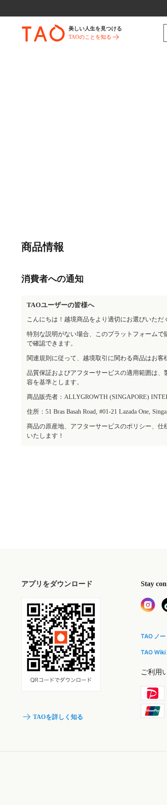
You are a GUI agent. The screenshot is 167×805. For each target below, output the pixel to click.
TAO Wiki (153, 652)
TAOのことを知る (90, 37)
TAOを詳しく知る (58, 717)
